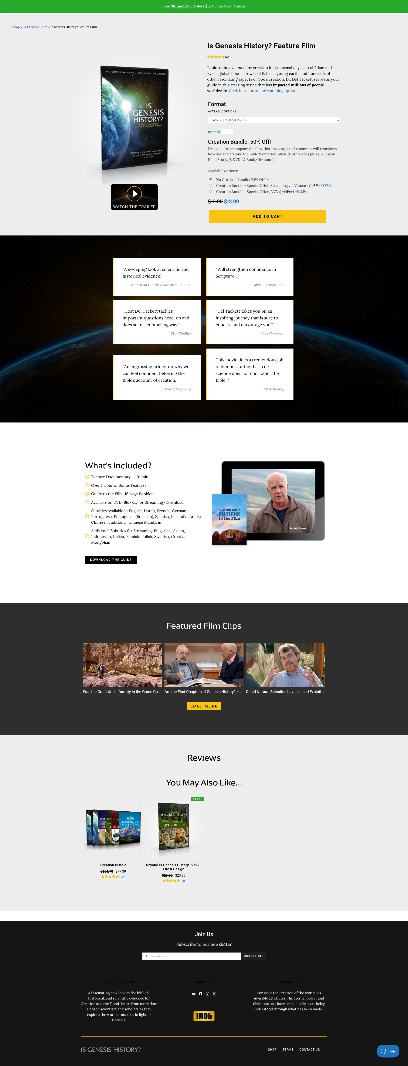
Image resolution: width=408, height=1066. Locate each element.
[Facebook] (201, 993)
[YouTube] (194, 993)
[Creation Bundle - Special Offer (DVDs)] (274, 192)
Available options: (222, 111)
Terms (288, 1050)
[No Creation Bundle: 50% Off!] (274, 179)
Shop (16, 27)
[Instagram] (207, 993)
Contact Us (309, 1050)
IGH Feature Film (35, 27)
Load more (204, 706)
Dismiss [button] (239, 6)
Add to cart (268, 216)
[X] (214, 993)
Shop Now (223, 6)
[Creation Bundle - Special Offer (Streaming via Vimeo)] (274, 185)
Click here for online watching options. (264, 90)
